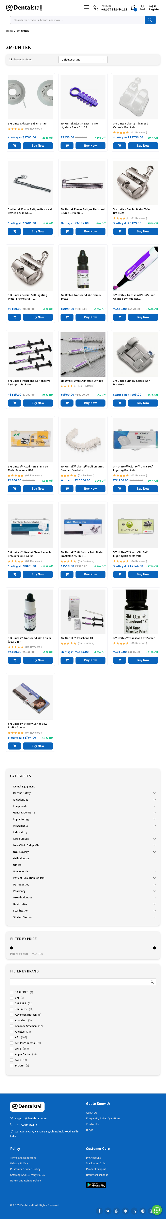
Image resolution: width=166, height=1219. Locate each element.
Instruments (20, 825)
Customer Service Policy (25, 1169)
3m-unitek (21, 1009)
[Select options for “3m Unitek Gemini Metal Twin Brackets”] (119, 231)
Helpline (106, 5)
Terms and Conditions (23, 1157)
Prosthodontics (22, 897)
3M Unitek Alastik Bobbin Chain (27, 123)
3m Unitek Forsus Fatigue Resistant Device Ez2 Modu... (30, 211)
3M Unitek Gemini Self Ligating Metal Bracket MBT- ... (27, 296)
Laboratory (20, 832)
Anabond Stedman (26, 1026)
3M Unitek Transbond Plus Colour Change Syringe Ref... (134, 296)
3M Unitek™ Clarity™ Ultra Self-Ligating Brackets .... (133, 468)
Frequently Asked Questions (103, 1118)
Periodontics (21, 884)
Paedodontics (21, 871)
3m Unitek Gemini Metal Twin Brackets (131, 211)
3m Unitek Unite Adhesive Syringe (82, 381)
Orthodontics (21, 858)
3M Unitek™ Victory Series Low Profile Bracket (27, 725)
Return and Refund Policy (25, 1180)
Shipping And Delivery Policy (27, 1175)
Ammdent (21, 1020)
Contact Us (93, 1124)
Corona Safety (22, 793)
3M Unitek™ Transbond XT (77, 638)
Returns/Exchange (97, 1175)
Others (17, 865)
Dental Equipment (24, 786)
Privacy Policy (19, 1163)
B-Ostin (19, 1065)
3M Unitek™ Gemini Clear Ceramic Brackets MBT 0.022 (29, 554)
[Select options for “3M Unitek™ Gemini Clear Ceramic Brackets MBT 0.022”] (14, 574)
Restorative (20, 904)
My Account (93, 1157)
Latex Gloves (21, 839)
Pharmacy (19, 891)
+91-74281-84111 (26, 1125)
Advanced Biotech (26, 1014)
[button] (67, 145)
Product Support (96, 1169)
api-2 (18, 1048)
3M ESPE (20, 1003)
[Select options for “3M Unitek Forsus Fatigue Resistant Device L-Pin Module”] (67, 231)
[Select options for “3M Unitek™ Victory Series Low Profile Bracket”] (14, 746)
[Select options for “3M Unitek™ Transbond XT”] (67, 660)
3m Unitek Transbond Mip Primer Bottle (81, 296)
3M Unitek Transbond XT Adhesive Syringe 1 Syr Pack (29, 382)
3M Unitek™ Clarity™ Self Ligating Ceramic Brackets (82, 468)
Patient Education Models (29, 878)
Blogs (89, 1130)
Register (154, 9)
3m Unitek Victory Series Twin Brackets (131, 382)
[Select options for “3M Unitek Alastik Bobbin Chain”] (14, 145)
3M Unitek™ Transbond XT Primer (134, 638)
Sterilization (20, 910)
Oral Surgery (21, 852)
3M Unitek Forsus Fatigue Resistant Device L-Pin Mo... (83, 211)
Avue (18, 1060)
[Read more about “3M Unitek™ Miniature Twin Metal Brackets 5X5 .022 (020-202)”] (67, 574)
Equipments (20, 806)
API (17, 1037)
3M (17, 997)
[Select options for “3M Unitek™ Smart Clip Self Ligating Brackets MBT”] (119, 574)
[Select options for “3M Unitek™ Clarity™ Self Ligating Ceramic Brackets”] (67, 488)
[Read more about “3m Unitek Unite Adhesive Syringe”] (67, 403)
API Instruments (25, 1043)
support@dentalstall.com (31, 1118)
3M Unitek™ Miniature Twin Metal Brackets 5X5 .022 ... (82, 554)
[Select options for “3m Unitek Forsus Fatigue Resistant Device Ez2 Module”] (14, 231)
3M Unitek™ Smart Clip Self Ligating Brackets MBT (130, 554)
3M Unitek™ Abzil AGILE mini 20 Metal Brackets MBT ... (28, 468)
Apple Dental (23, 1054)
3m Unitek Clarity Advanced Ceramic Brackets (130, 125)
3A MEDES (21, 992)
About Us (91, 1112)
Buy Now (38, 146)
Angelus (20, 1031)
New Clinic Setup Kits (26, 845)
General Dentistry (24, 812)
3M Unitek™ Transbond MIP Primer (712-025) (29, 639)
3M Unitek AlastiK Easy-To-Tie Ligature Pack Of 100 (79, 125)
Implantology (21, 819)
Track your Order (96, 1163)
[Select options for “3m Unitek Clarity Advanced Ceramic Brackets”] (119, 145)
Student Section (22, 917)
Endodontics (20, 799)
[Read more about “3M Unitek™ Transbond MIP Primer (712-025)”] (14, 660)
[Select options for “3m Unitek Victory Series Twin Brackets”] (119, 403)
